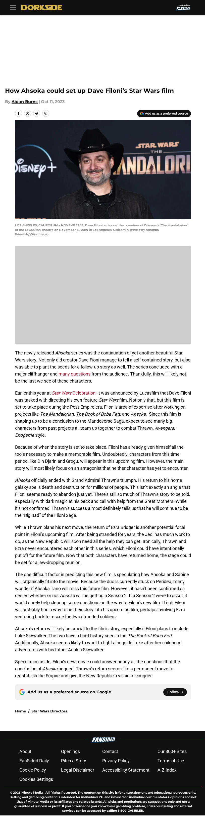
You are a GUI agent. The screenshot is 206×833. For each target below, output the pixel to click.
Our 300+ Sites (172, 751)
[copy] (45, 113)
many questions (74, 374)
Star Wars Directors (49, 711)
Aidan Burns (25, 101)
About (25, 751)
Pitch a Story (73, 760)
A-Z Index (167, 770)
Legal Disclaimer (77, 770)
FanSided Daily (34, 760)
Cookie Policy (32, 770)
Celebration (73, 393)
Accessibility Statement (125, 770)
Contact (110, 751)
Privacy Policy (116, 760)
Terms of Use (171, 760)
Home (20, 711)
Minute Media (32, 792)
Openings (70, 751)
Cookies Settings (36, 779)
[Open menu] (13, 8)
